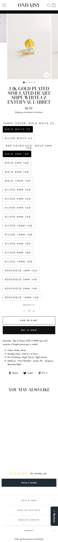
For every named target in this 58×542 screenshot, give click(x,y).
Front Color (28, 123)
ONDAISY (29, 5)
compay (29, 530)
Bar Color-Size (29, 146)
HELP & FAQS (29, 500)
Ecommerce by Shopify (33, 539)
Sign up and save (29, 510)
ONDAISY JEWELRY (29, 520)
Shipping (19, 112)
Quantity (29, 305)
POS (17, 539)
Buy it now (29, 330)
